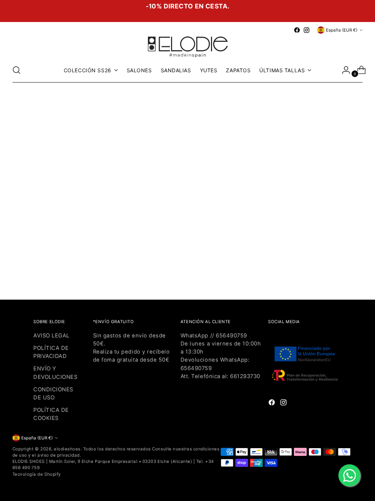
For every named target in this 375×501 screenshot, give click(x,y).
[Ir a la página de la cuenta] (343, 70)
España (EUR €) (341, 30)
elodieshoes (67, 448)
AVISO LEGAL (51, 335)
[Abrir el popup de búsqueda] (16, 70)
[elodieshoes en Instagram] (306, 30)
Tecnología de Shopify (36, 474)
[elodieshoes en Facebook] (297, 30)
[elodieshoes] (187, 46)
